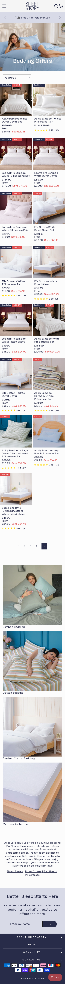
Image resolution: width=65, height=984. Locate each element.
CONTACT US (31, 960)
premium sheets (43, 849)
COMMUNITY (31, 952)
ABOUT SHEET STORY (32, 937)
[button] (44, 130)
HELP (31, 945)
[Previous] (5, 17)
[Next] (60, 17)
